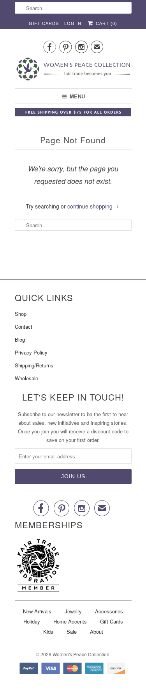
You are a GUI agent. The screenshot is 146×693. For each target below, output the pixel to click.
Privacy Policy (31, 352)
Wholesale (26, 378)
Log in (72, 23)
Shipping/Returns (34, 365)
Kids (48, 631)
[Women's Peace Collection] (73, 69)
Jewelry (73, 611)
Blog (20, 339)
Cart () (105, 23)
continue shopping (90, 206)
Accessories (109, 611)
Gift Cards (44, 23)
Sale (72, 631)
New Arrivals (37, 611)
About (96, 631)
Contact (23, 326)
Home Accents (70, 621)
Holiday (31, 621)
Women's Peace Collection (81, 654)
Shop (20, 313)
